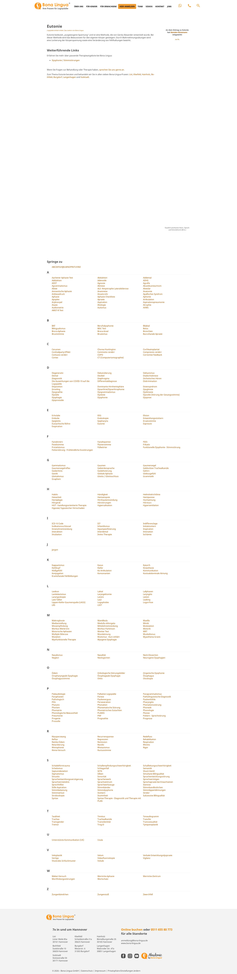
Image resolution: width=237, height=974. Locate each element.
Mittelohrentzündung (108, 626)
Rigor (145, 747)
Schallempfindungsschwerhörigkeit (114, 765)
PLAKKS (101, 713)
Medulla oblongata (106, 623)
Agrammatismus (59, 286)
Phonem (56, 707)
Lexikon (55, 591)
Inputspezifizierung (107, 529)
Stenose (147, 784)
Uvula (100, 840)
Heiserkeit (56, 497)
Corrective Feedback (152, 354)
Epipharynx (103, 421)
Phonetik (147, 707)
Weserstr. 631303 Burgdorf (82, 948)
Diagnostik (57, 378)
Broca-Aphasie (58, 331)
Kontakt (159, 6)
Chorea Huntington (107, 349)
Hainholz (146, 74)
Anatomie (147, 291)
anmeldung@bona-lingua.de (134, 940)
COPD (100, 354)
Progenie (56, 718)
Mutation (56, 636)
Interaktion (57, 531)
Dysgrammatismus (106, 392)
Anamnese (102, 291)
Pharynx (55, 704)
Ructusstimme (104, 750)
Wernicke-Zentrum (152, 876)
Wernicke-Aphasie (106, 876)
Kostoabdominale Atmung (155, 573)
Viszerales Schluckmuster (64, 860)
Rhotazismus (104, 747)
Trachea (55, 819)
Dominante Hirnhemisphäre (111, 386)
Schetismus (57, 768)
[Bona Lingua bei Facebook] (124, 956)
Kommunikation (150, 570)
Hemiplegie (57, 500)
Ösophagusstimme (61, 678)
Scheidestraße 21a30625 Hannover (83, 939)
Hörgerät (56, 502)
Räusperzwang (59, 736)
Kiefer (100, 568)
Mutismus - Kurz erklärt (109, 636)
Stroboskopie (58, 795)
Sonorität (102, 776)
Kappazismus (58, 565)
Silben (100, 773)
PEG (54, 702)
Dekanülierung (104, 373)
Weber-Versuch (59, 876)
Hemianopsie (104, 497)
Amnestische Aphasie (62, 291)
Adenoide (102, 280)
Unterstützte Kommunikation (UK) (68, 840)
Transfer (147, 819)
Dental (55, 375)
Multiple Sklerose (60, 634)
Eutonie (101, 423)
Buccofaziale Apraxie (152, 334)
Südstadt (85, 77)
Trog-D (101, 824)
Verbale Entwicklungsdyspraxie (157, 855)
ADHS (145, 280)
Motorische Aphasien (62, 631)
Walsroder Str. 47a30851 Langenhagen (106, 948)
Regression (103, 739)
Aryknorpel (57, 302)
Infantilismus (104, 526)
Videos (149, 6)
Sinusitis (56, 776)
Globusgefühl (149, 473)
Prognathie (103, 718)
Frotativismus (58, 447)
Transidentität (104, 822)
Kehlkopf (56, 568)
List (130, 74)
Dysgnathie (57, 392)
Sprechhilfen (58, 784)
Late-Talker (57, 599)
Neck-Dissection (150, 655)
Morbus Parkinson (106, 628)
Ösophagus (148, 675)
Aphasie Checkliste (106, 296)
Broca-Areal (103, 331)
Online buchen (132, 929)
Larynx (101, 597)
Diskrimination (150, 381)
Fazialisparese (104, 441)
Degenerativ (57, 373)
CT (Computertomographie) (111, 357)
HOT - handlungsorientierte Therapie (69, 505)
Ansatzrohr (103, 294)
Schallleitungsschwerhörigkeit (157, 765)
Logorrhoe (148, 602)
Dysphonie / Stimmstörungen (66, 60)
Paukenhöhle (149, 699)
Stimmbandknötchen (153, 787)
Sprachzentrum (105, 782)
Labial (100, 591)
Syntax (55, 798)
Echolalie (56, 415)
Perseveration (104, 702)
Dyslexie (101, 394)
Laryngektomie (105, 594)
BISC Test (102, 328)
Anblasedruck (58, 294)
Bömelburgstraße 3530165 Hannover (106, 939)
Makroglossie (58, 620)
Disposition (57, 386)
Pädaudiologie (58, 694)
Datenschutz (87, 970)
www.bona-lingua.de (130, 943)
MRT (145, 631)
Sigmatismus (58, 773)
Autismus (102, 307)
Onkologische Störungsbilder (111, 673)
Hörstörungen (104, 502)
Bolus (145, 328)
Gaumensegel (149, 465)
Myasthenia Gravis (151, 636)
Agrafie (146, 283)
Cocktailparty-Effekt (61, 352)
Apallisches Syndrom (152, 294)
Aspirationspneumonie (153, 302)
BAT (53, 325)
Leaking (146, 599)
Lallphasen (148, 591)
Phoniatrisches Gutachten (110, 710)
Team (140, 6)
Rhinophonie (58, 747)
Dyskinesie (148, 392)
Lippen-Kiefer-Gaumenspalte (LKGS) (68, 602)
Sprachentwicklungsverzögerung (67, 779)
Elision (146, 415)
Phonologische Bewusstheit (65, 713)
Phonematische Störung (109, 707)
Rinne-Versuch (58, 750)
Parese (101, 696)
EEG (99, 415)
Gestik (55, 473)
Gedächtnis (57, 471)
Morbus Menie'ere (60, 628)
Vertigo (55, 858)
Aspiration (102, 302)
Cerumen (56, 349)
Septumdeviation (60, 771)
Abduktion (102, 277)
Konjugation (57, 573)
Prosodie (56, 721)
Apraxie (101, 299)
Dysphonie (103, 397)
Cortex (55, 357)
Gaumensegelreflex (61, 468)
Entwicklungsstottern (153, 418)
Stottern (101, 792)
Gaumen (102, 465)
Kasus (100, 565)
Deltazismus (149, 373)
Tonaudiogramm (151, 816)
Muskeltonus (149, 634)
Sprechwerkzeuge (106, 784)
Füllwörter (102, 447)
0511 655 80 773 (161, 929)
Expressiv (147, 423)
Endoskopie (103, 418)
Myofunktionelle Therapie (64, 639)
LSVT (100, 605)
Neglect (55, 657)
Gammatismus (59, 465)
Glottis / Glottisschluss (108, 476)
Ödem (55, 673)
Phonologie (148, 710)
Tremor (55, 824)
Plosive (146, 713)
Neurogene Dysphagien (154, 657)
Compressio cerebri (152, 352)
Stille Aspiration (59, 787)
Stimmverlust (58, 792)
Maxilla (146, 620)
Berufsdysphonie (105, 325)
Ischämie (147, 534)
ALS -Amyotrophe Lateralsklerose (113, 288)
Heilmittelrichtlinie (151, 494)
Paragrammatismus (152, 694)
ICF (99, 523)
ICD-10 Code (57, 523)
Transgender (58, 822)
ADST (54, 283)
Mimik (146, 623)
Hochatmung (149, 500)
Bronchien (148, 331)
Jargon (55, 549)
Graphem (56, 479)
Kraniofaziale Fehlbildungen (65, 576)
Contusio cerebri (59, 354)
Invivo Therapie (105, 534)
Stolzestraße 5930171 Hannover (60, 958)
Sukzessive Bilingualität (154, 795)
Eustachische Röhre (61, 423)
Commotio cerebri (106, 352)
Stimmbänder (104, 787)
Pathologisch (58, 699)
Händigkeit (103, 494)
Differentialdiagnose (107, 381)
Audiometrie (57, 307)
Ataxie (55, 305)
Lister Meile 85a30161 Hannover (60, 939)
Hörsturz (147, 502)
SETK (100, 771)
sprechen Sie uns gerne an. (111, 69)
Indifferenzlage (150, 523)
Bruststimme (58, 334)
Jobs (169, 6)
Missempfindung (60, 626)
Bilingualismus (58, 328)
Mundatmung (104, 634)
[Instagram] (130, 956)
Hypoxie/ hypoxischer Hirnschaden (68, 508)
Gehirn (146, 471)
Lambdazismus (59, 594)
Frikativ (146, 444)
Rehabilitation (149, 739)
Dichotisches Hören (152, 378)
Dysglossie (148, 389)
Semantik (147, 768)
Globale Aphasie (105, 473)
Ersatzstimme (149, 421)
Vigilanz (146, 858)
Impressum (100, 970)
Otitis (100, 678)
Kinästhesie (148, 568)
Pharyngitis (148, 702)
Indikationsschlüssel (61, 526)
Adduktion (57, 280)
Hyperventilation (151, 505)
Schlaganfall (103, 768)
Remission (102, 742)
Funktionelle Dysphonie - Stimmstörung (161, 447)
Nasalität (102, 655)
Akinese (101, 286)
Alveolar (147, 288)
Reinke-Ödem (58, 742)
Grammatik (148, 476)
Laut (100, 599)
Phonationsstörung (152, 704)
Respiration (148, 742)
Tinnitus (101, 816)
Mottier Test (103, 631)
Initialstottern (149, 526)
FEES (145, 441)
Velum (100, 855)
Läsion (146, 597)
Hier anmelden (127, 6)
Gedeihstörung (105, 471)
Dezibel (101, 375)
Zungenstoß (103, 894)
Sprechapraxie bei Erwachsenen (158, 782)
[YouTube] (137, 956)
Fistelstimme (58, 444)
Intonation (148, 531)
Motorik (147, 628)
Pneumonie (57, 715)
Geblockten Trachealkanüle (156, 468)
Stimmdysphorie (105, 790)
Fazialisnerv (57, 441)
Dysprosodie (58, 400)
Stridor (146, 792)
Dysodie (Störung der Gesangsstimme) (161, 394)
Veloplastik (57, 855)
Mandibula (103, 620)
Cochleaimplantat (151, 349)
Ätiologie (102, 305)
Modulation (148, 626)
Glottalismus (58, 476)
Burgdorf (57, 77)
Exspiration (57, 426)
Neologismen (104, 657)
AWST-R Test (57, 310)
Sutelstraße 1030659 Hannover (60, 948)
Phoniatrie (57, 710)
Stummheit (103, 795)
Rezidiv (101, 744)
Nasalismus (57, 655)
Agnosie (101, 283)
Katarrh (146, 565)
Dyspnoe (147, 397)
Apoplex (55, 299)
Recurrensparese (106, 736)
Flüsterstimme (104, 444)
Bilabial (146, 325)
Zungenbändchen (60, 894)
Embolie (55, 418)
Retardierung (58, 744)
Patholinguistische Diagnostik (157, 696)
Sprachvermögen (151, 779)
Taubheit (56, 816)
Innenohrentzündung (62, 529)
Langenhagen (69, 77)
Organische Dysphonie (153, 673)
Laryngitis (147, 594)
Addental (147, 277)
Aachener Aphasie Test (62, 277)
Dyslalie (55, 394)
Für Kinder (91, 6)
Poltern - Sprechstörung (154, 715)
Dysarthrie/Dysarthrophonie (111, 389)
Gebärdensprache (106, 468)
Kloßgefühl (57, 570)
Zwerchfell (148, 894)
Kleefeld (137, 74)
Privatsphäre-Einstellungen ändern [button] (124, 970)
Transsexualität (150, 822)
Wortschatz (103, 879)
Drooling (56, 389)
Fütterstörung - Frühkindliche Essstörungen (72, 450)
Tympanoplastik (150, 824)
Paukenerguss (104, 699)
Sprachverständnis (60, 782)
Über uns (78, 6)
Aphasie (55, 296)
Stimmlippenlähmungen (154, 790)
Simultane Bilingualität (153, 773)
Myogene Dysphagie (107, 639)
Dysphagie (57, 397)
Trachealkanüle (105, 819)
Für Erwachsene (108, 6)
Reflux (55, 739)
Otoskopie (148, 678)
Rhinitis (146, 744)
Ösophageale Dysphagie (109, 675)
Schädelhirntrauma (61, 765)
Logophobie (103, 602)
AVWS (145, 307)
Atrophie (147, 305)
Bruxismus (102, 334)
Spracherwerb (104, 779)
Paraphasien (58, 696)
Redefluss (147, 736)
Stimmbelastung (59, 790)
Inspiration (148, 529)
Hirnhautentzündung (107, 500)
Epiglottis (56, 421)
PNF (99, 715)
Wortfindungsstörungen (63, 879)
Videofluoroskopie (106, 858)
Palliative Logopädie (107, 694)
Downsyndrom (150, 386)
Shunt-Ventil (149, 771)
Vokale (101, 860)
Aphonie (147, 296)
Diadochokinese (150, 375)
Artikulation (148, 299)
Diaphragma (103, 378)
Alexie (54, 288)
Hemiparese (148, 497)
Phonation (102, 704)
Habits (55, 494)
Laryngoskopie (59, 597)
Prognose (147, 718)
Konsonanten (104, 573)
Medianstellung (59, 623)
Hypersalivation (105, 505)
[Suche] (198, 6)
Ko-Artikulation (105, 570)
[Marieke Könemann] (177, 131)
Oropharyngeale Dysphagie (65, 675)
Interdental (103, 531)
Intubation (57, 534)
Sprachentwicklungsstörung (156, 776)
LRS (53, 605)
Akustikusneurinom (152, 286)
